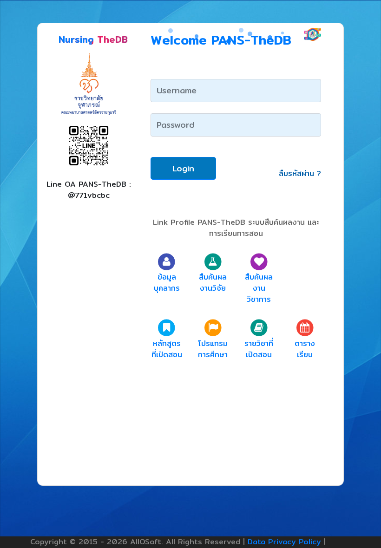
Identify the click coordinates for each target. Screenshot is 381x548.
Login (183, 168)
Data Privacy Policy (284, 542)
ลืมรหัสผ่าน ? (300, 173)
